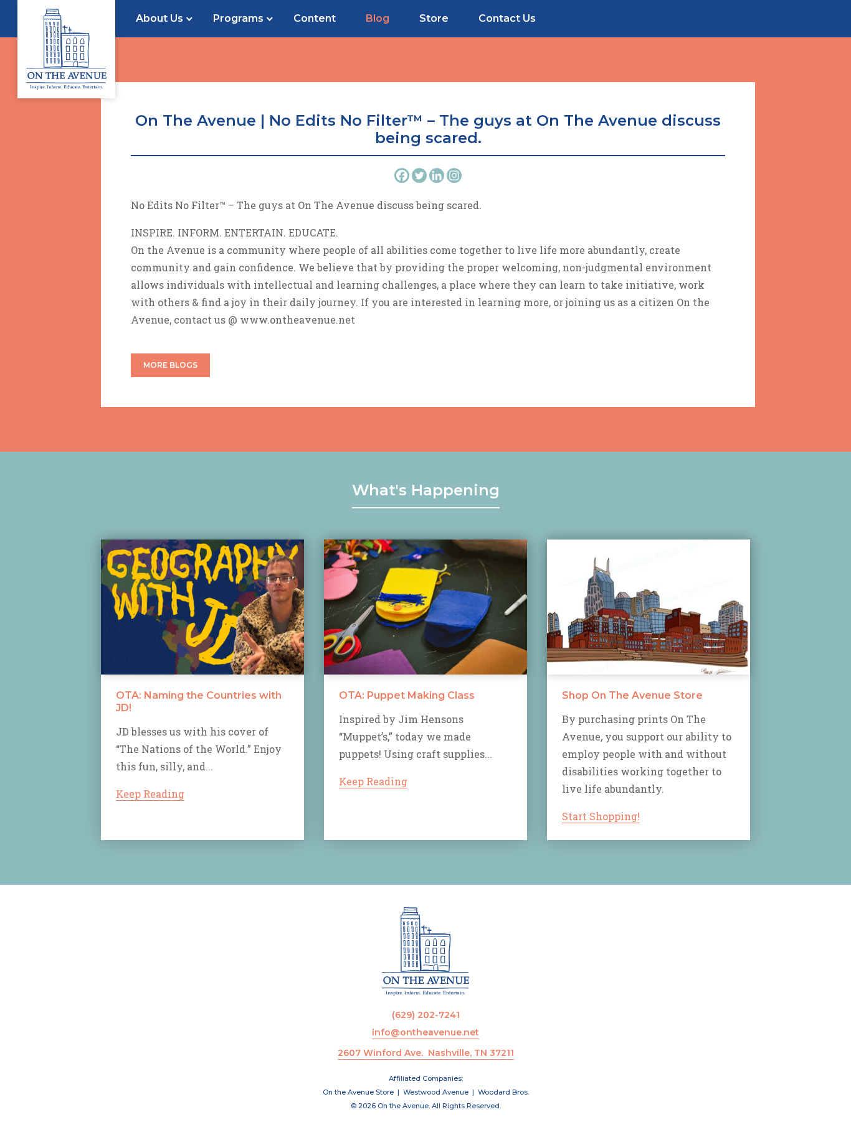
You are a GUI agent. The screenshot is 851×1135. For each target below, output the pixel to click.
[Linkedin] (436, 175)
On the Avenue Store (358, 1092)
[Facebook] (401, 175)
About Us (159, 18)
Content (314, 18)
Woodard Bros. (503, 1092)
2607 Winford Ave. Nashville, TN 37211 (426, 1052)
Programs (238, 18)
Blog (377, 18)
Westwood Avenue (435, 1092)
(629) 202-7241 (426, 1015)
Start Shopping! (601, 816)
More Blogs (170, 365)
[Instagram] (454, 175)
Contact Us (507, 18)
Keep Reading (150, 793)
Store (434, 18)
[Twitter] (419, 175)
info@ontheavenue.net (425, 1032)
